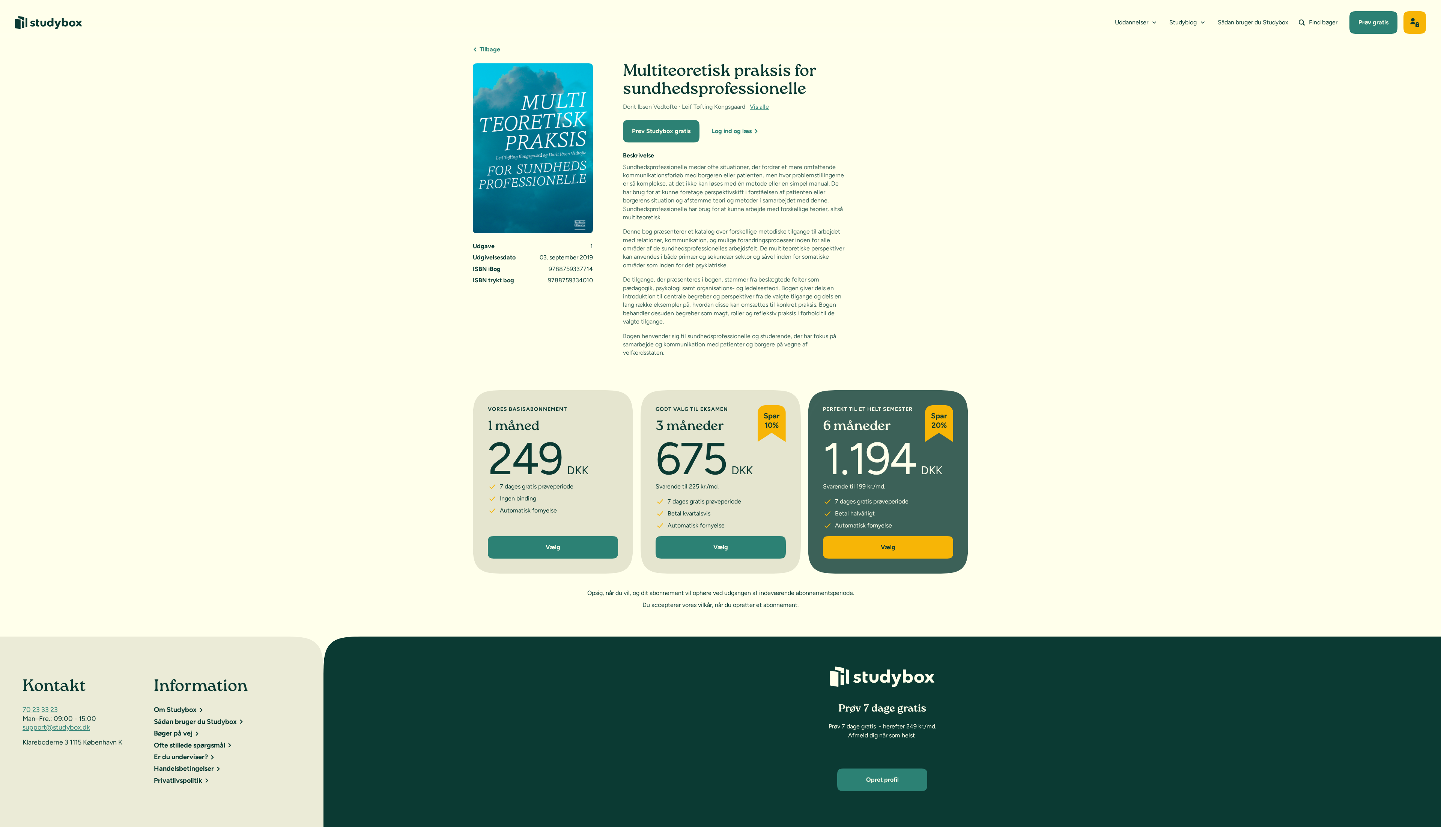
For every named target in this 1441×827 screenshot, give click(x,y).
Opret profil (882, 779)
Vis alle (759, 106)
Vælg (553, 547)
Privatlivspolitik (178, 780)
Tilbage (490, 49)
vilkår (705, 604)
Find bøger (1323, 22)
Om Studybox (175, 710)
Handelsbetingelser (184, 768)
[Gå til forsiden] (48, 22)
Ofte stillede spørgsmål (189, 745)
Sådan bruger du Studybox (1253, 22)
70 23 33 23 (40, 710)
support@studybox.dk (56, 727)
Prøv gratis (1373, 22)
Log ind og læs (731, 131)
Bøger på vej (173, 733)
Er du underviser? (181, 757)
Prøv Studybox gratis (661, 131)
